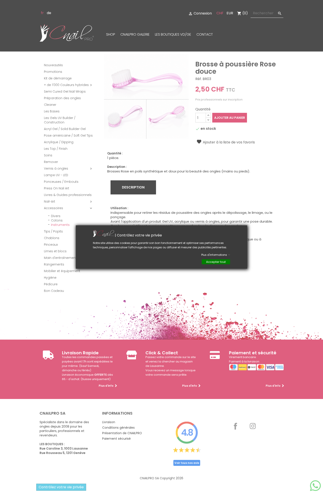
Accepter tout (216, 262)
